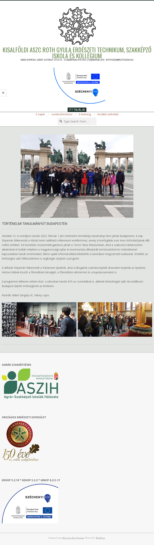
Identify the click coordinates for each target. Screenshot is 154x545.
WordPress (100, 537)
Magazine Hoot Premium (73, 537)
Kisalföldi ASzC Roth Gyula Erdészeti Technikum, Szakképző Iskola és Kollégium (77, 52)
